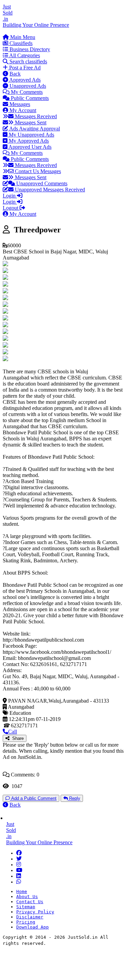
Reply (74, 798)
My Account (22, 110)
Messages (19, 104)
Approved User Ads (29, 147)
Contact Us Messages (37, 171)
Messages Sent (30, 122)
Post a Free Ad (24, 67)
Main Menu (22, 37)
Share (16, 738)
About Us (27, 896)
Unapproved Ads (27, 86)
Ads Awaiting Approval (34, 128)
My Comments (26, 92)
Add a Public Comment (33, 798)
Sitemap (25, 906)
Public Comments (29, 98)
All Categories (24, 55)
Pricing (25, 922)
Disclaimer (29, 916)
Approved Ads (24, 80)
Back (15, 74)
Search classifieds (27, 61)
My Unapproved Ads (30, 135)
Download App (32, 927)
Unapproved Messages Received (49, 189)
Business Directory (29, 49)
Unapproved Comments (41, 183)
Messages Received (35, 116)
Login (10, 196)
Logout (11, 208)
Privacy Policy (35, 911)
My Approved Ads (28, 141)
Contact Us (29, 901)
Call (12, 731)
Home (21, 891)
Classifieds (20, 43)
